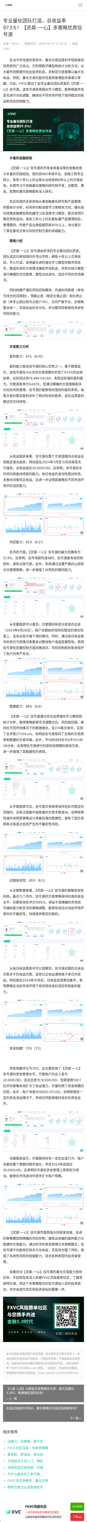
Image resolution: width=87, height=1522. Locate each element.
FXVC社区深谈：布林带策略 (27, 1448)
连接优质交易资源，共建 (25, 1467)
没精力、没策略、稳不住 (25, 1441)
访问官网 (77, 1506)
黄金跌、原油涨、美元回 (25, 1454)
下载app (77, 1516)
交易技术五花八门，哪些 (25, 1461)
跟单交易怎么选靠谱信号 (25, 1487)
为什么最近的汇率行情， (25, 1474)
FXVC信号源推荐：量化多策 (27, 1481)
